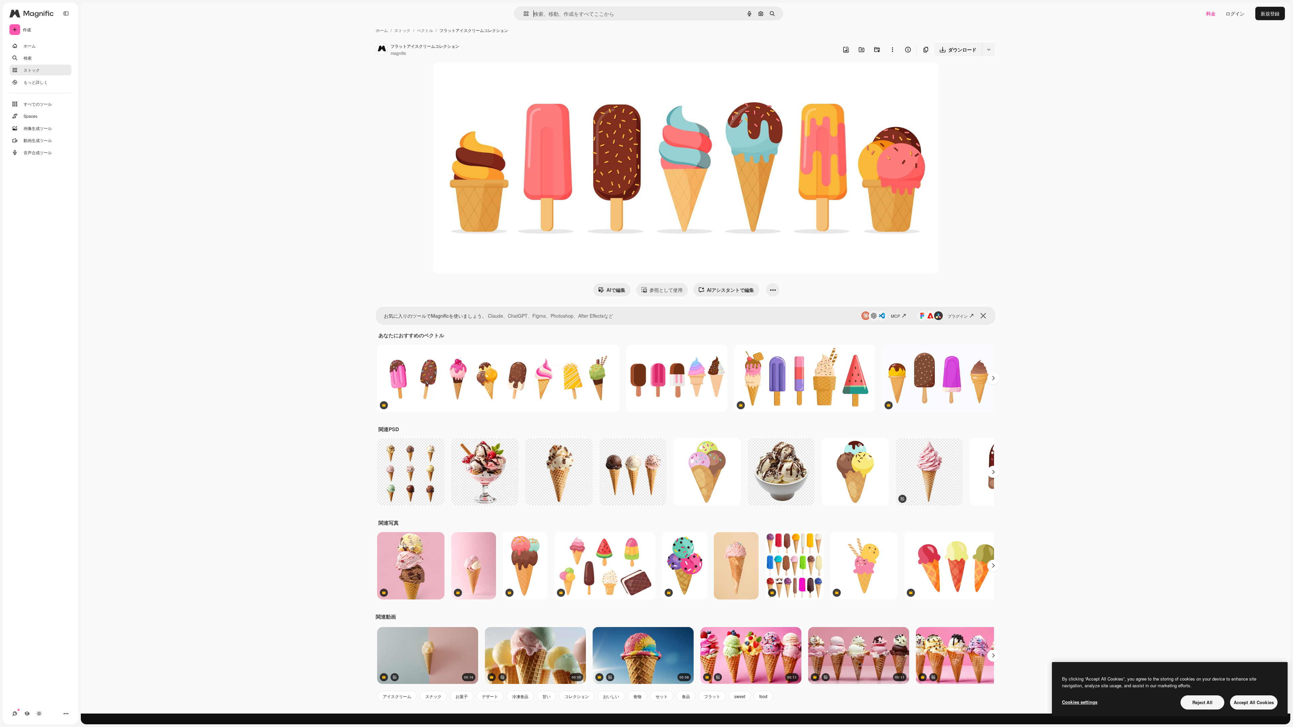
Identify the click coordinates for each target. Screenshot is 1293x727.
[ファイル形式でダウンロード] (988, 49)
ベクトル (425, 30)
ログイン (1235, 13)
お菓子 (462, 696)
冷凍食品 (520, 696)
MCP (895, 316)
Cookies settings (1079, 702)
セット (662, 696)
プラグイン (958, 316)
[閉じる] (983, 316)
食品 (686, 696)
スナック (433, 696)
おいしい (611, 696)
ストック (402, 30)
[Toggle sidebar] (66, 13)
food (763, 696)
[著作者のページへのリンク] (382, 49)
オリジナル (479, 75)
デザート (490, 696)
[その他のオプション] (892, 49)
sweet (739, 696)
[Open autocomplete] (523, 13)
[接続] (14, 713)
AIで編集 (615, 289)
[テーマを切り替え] (39, 713)
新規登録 (1270, 13)
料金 (1211, 13)
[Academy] (27, 713)
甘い (546, 696)
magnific (398, 53)
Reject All (1202, 702)
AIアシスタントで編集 (730, 289)
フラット (712, 696)
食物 (637, 696)
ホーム (382, 30)
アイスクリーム (397, 696)
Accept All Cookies (1254, 702)
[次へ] (993, 378)
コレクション (577, 696)
